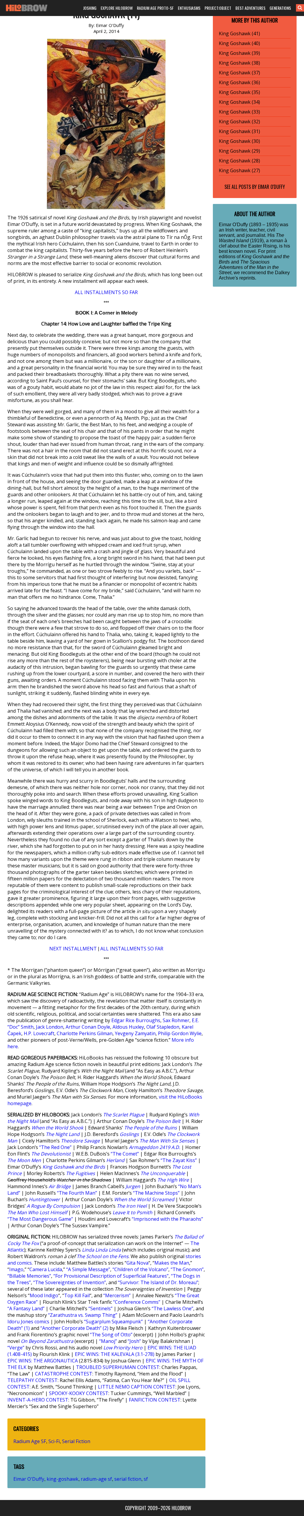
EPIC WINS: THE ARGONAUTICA (42, 1360)
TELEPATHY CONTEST (32, 1380)
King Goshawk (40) (239, 43)
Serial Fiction (76, 1441)
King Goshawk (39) (239, 53)
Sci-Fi (54, 1441)
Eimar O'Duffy (28, 1479)
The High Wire (173, 1180)
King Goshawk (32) (239, 121)
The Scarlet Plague (123, 1114)
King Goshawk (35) (239, 92)
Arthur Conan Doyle (88, 1027)
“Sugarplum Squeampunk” (113, 1321)
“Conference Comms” (136, 1302)
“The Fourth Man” (77, 1193)
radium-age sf (96, 1479)
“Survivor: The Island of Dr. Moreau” (158, 1282)
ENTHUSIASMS (189, 8)
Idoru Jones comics (28, 1321)
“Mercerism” (117, 1295)
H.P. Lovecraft (39, 1033)
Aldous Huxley (128, 1027)
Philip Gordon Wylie (180, 1033)
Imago (16, 1269)
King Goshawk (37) (239, 72)
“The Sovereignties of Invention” (69, 1282)
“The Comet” (125, 1153)
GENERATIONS (280, 8)
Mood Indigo (44, 1295)
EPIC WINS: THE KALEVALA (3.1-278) (114, 1354)
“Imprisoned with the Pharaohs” (167, 1219)
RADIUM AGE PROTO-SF (155, 8)
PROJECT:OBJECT (218, 8)
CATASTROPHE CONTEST (63, 1373)
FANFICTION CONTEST (154, 1400)
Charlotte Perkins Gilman (85, 1033)
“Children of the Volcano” (140, 1269)
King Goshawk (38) (239, 63)
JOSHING (89, 8)
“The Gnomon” (187, 1269)
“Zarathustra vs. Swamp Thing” (82, 1315)
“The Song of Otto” (111, 1334)
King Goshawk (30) (239, 141)
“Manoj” (108, 1341)
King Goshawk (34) (239, 102)
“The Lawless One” (172, 1308)
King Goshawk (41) (239, 33)
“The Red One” (55, 1147)
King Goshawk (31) (239, 131)
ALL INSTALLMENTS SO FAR (106, 292)
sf (146, 1479)
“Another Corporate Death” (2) (74, 1328)
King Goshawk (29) (239, 151)
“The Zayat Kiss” (179, 1160)
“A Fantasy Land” (26, 1308)
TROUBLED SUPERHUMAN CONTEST (117, 1367)
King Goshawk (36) (239, 82)
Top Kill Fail (77, 1295)
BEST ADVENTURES (250, 8)
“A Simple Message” (88, 1269)
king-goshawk (62, 1479)
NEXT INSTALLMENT (73, 948)
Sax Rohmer (176, 1020)
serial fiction (127, 1479)
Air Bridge (60, 1186)
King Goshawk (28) (239, 160)
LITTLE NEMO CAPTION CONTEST (136, 1386)
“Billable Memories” (29, 1276)
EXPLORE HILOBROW (117, 8)
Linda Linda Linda (101, 1250)
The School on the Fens (103, 1256)
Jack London (49, 1027)
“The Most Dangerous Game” (40, 1219)
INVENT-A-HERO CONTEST (37, 1400)
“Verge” (15, 1347)
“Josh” (134, 1341)
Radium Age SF (29, 1441)
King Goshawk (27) (239, 170)
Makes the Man (171, 1263)
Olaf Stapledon (162, 1027)
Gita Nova (137, 1263)
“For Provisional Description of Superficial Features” (111, 1276)
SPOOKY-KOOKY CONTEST (78, 1393)
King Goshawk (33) (239, 111)
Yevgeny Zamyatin (135, 1033)
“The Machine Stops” (156, 1193)
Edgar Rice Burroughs (135, 1020)
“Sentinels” (100, 1308)
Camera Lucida (45, 1269)
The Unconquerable (162, 1173)
